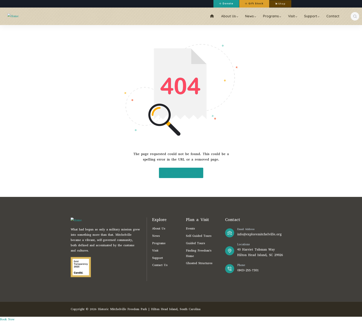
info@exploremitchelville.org (259, 234)
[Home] (13, 16)
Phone (241, 265)
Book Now (7, 319)
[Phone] (229, 268)
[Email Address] (229, 232)
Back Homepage (183, 172)
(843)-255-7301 (248, 270)
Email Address (246, 229)
